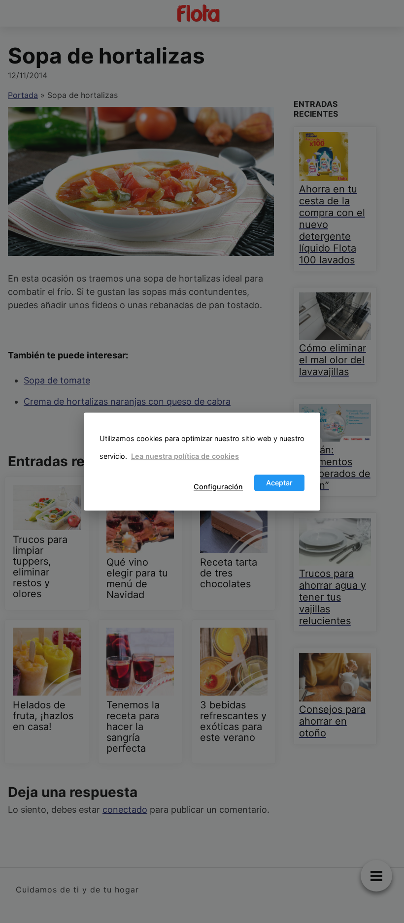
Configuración (218, 486)
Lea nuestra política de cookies (185, 456)
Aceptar (279, 482)
